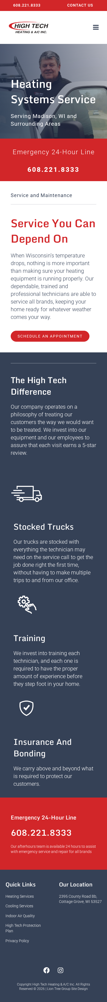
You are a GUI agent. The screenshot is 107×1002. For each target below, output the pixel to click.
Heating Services (19, 896)
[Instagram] (60, 970)
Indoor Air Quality (20, 916)
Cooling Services (19, 906)
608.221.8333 (27, 5)
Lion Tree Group (59, 989)
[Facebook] (46, 970)
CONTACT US (80, 5)
